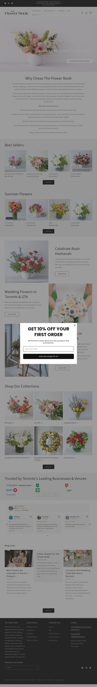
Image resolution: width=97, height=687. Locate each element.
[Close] (74, 325)
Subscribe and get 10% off (48, 356)
